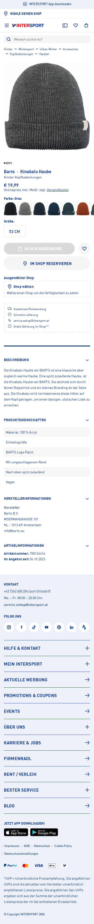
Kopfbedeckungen (21, 54)
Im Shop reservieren (51, 263)
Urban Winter (48, 49)
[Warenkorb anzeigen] (86, 25)
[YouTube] (46, 627)
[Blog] (47, 805)
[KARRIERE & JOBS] (47, 742)
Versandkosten (58, 190)
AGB (27, 846)
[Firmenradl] (47, 758)
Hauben (44, 54)
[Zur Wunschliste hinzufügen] (84, 248)
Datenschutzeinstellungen (21, 853)
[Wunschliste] (76, 25)
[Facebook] (21, 627)
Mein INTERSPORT (23, 664)
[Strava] (84, 627)
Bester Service (21, 790)
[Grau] (25, 209)
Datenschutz (42, 846)
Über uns (14, 727)
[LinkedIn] (72, 627)
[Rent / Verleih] (47, 774)
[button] (47, 360)
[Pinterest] (59, 627)
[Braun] (83, 209)
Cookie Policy (63, 846)
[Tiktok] (34, 627)
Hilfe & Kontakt (22, 648)
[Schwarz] (10, 209)
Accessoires (70, 49)
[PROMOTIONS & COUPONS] (47, 695)
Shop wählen (23, 286)
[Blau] (39, 209)
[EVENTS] (47, 711)
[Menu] (7, 25)
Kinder (8, 49)
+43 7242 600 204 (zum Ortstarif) (27, 591)
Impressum (12, 846)
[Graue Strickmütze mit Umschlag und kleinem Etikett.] (47, 106)
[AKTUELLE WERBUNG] (47, 679)
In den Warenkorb (43, 248)
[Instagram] (9, 627)
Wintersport (26, 49)
